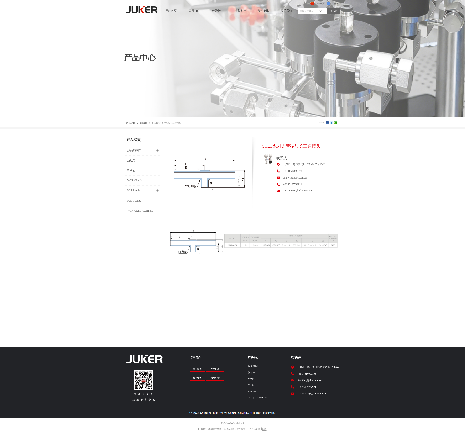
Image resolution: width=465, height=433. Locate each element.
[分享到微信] (335, 122)
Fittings (143, 123)
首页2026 (130, 123)
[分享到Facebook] (327, 122)
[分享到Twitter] (331, 122)
